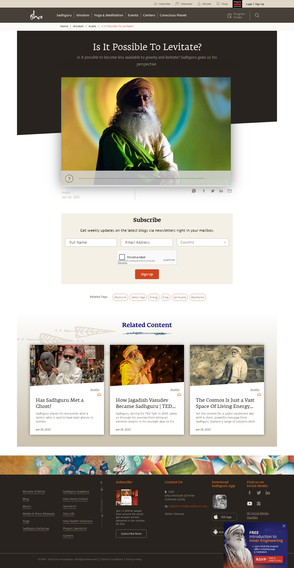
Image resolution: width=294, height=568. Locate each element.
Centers (149, 15)
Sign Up (259, 4)
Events (133, 15)
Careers (68, 535)
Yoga (26, 521)
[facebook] (204, 192)
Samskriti (69, 506)
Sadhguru (64, 15)
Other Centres (174, 514)
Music (27, 506)
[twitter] (212, 192)
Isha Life (68, 513)
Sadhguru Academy (76, 491)
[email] (229, 192)
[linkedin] (221, 192)
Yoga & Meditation (108, 15)
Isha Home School (75, 499)
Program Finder (239, 16)
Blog (26, 499)
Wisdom (82, 15)
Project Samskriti (75, 528)
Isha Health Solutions (78, 521)
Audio (92, 26)
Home (64, 26)
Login (249, 4)
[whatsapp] (194, 192)
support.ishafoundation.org (187, 506)
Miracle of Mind (34, 491)
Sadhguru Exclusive (36, 528)
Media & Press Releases (39, 513)
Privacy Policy (134, 559)
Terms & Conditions (112, 559)
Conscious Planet (173, 15)
